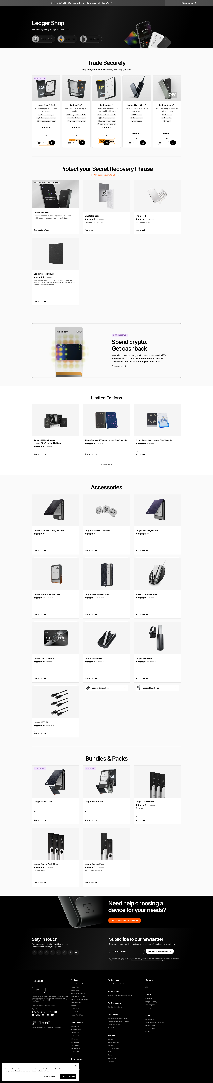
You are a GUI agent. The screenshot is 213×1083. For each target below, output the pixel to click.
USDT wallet (75, 1045)
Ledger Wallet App (77, 1015)
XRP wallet (74, 1039)
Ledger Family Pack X (146, 801)
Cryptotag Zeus (92, 216)
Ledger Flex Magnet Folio (147, 530)
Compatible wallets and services (118, 1021)
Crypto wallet (75, 1051)
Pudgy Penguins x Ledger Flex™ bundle (154, 440)
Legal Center (149, 1019)
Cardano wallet (75, 1036)
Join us (147, 984)
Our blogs (148, 1008)
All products (75, 1012)
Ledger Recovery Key (44, 274)
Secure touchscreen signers (80, 999)
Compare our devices (78, 996)
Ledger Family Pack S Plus (46, 864)
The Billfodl (141, 216)
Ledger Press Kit (113, 1049)
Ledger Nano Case (93, 658)
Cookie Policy (150, 1029)
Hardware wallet (76, 1002)
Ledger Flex (75, 987)
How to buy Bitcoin (114, 1025)
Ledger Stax (75, 990)
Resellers (111, 1045)
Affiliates (111, 1052)
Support (110, 1039)
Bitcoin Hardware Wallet (116, 1028)
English (37, 990)
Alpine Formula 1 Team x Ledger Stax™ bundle (106, 440)
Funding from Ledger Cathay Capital (120, 995)
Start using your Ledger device (118, 1018)
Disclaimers (149, 1032)
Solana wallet (75, 1033)
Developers (112, 1058)
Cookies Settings (49, 1076)
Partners (111, 1061)
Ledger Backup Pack (94, 864)
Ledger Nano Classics (78, 993)
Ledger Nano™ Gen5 (43, 801)
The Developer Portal (115, 1007)
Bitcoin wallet (75, 1026)
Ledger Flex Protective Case (47, 594)
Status (110, 1055)
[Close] (75, 1065)
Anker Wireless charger (147, 594)
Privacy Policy (150, 1025)
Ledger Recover (41, 212)
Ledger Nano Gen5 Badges (97, 530)
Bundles (73, 1006)
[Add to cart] (52, 142)
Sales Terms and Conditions (154, 1022)
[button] (189, 3)
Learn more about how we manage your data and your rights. (148, 960)
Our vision (148, 998)
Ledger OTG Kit (41, 722)
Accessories (75, 1009)
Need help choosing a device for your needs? (137, 906)
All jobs (147, 987)
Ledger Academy (151, 1002)
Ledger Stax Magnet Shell (97, 594)
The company (150, 1005)
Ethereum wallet (76, 1029)
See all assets (75, 1048)
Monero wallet (75, 1042)
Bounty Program (113, 1042)
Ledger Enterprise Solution (117, 984)
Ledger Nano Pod (144, 658)
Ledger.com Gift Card (44, 658)
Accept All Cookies (68, 1077)
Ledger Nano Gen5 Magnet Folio (49, 530)
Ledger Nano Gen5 (77, 984)
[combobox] (106, 688)
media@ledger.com (53, 947)
